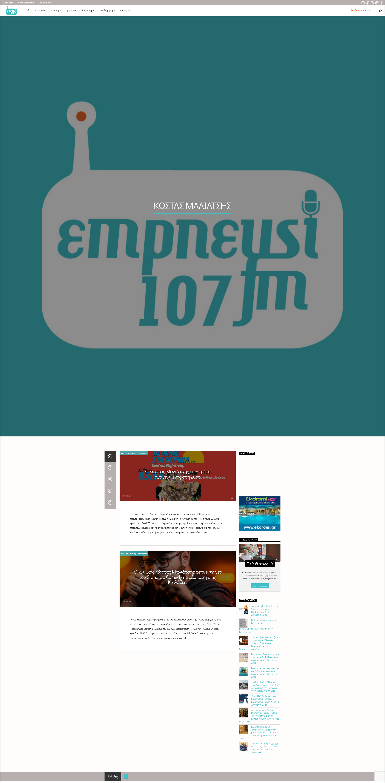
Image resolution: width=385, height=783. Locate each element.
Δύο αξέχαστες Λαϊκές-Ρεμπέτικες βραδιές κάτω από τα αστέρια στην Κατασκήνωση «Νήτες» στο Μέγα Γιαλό (259, 718)
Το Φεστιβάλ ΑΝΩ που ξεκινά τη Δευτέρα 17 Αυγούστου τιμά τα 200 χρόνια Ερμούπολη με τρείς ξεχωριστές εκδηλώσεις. (259, 645)
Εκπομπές (40, 10)
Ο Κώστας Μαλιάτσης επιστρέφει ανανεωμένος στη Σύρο (178, 476)
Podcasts (71, 10)
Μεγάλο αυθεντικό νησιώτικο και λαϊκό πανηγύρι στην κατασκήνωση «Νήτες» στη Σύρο (265, 675)
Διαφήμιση (125, 10)
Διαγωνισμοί (88, 10)
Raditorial (9, 3)
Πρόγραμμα (56, 10)
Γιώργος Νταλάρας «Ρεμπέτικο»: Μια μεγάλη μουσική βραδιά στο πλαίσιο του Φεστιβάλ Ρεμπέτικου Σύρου (259, 735)
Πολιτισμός (131, 455)
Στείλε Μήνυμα (107, 10)
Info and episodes (260, 588)
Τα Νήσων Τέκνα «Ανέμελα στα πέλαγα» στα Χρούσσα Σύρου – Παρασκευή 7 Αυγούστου (264, 750)
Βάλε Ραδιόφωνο (363, 10)
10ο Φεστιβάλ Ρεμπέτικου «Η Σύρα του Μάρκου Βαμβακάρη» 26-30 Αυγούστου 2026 (265, 613)
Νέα (28, 10)
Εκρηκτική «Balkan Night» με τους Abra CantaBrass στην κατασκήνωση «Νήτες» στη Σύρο (265, 661)
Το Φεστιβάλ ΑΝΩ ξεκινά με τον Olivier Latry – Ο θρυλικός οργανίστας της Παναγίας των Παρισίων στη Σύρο (265, 689)
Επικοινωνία (45, 3)
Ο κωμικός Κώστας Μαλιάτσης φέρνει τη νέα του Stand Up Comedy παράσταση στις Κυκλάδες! (178, 579)
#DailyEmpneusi (27, 3)
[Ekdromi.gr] (260, 516)
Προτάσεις (142, 455)
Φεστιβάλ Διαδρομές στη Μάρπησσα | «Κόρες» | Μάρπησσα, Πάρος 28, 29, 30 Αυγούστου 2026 (265, 703)
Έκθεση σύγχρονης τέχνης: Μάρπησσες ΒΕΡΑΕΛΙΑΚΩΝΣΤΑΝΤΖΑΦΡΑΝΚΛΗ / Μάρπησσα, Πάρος (258, 628)
